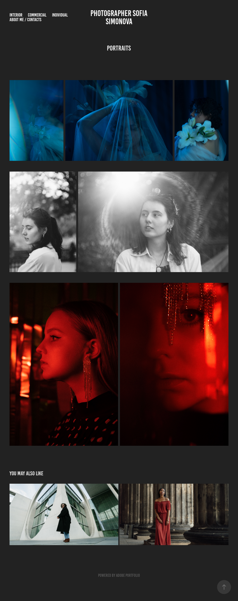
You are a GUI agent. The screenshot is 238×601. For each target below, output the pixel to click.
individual (60, 15)
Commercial (37, 15)
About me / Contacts (25, 19)
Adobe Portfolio (128, 575)
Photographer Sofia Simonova (119, 17)
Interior (16, 15)
